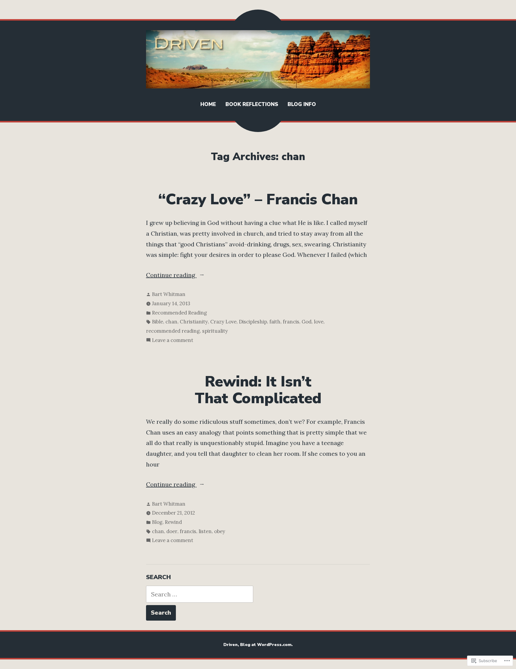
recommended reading (173, 331)
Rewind (173, 522)
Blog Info (302, 104)
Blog (157, 522)
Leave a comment (172, 341)
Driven (230, 644)
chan (171, 321)
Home (208, 104)
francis (291, 321)
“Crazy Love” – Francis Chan (258, 199)
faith (274, 321)
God (306, 321)
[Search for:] (199, 594)
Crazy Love (223, 321)
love (318, 321)
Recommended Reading (179, 312)
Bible (157, 321)
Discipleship (253, 321)
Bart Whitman (168, 294)
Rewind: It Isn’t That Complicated (258, 390)
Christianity (194, 321)
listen (205, 531)
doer (171, 531)
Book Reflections (251, 104)
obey (219, 531)
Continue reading (171, 275)
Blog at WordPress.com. (266, 644)
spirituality (215, 331)
